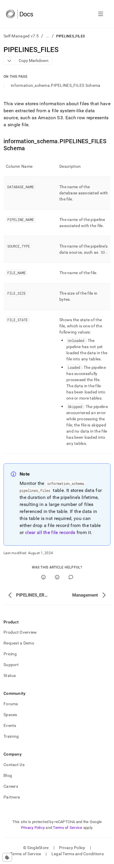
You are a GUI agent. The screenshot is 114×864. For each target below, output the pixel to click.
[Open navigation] (100, 14)
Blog (8, 775)
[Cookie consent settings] (7, 857)
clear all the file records (50, 532)
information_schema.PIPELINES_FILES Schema (55, 85)
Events (10, 725)
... (47, 36)
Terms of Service (67, 827)
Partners (12, 797)
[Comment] (71, 577)
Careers (11, 786)
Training (11, 736)
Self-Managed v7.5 (21, 36)
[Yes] (43, 577)
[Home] (19, 14)
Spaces (10, 714)
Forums (11, 703)
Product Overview (20, 632)
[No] (57, 577)
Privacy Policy (33, 827)
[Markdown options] (9, 61)
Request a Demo (19, 643)
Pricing (10, 654)
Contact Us (14, 764)
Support (11, 664)
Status (10, 675)
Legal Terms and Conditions (77, 853)
